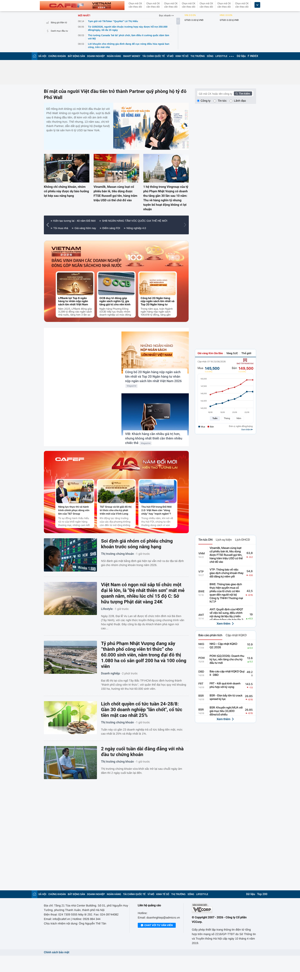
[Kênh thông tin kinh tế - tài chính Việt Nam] (82, 5)
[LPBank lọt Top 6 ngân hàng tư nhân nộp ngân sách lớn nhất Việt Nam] (75, 283)
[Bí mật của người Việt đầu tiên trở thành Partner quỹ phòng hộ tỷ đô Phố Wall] (151, 126)
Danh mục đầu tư (59, 31)
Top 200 (262, 894)
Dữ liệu (241, 56)
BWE (201, 591)
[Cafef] (69, 464)
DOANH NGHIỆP (96, 56)
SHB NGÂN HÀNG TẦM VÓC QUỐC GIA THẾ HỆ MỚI (134, 220)
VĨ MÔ (170, 56)
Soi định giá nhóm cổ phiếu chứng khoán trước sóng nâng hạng (137, 543)
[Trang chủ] (34, 56)
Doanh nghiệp (110, 673)
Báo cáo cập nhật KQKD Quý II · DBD (227, 673)
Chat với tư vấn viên (158, 925)
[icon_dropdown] (257, 5)
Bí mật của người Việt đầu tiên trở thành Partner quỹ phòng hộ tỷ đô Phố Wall (115, 94)
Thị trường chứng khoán (117, 554)
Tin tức (222, 100)
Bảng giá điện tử (59, 22)
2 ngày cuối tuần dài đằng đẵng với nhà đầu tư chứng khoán (142, 751)
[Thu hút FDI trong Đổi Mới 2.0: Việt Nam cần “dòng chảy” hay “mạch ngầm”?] (158, 491)
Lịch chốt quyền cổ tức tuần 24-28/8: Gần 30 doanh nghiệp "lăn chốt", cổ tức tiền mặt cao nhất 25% (141, 709)
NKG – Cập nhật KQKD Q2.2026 (223, 645)
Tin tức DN (205, 540)
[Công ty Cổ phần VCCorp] (224, 908)
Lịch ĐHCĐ (242, 540)
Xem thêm (223, 623)
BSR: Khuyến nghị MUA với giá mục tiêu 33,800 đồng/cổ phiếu (226, 711)
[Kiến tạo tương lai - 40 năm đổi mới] (144, 464)
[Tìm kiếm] (243, 93)
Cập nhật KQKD (236, 635)
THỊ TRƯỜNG (197, 56)
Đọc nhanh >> (166, 15)
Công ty (205, 100)
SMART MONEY (131, 56)
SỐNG (210, 56)
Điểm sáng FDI (111, 228)
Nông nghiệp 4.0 (136, 228)
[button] (48, 224)
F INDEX (253, 56)
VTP (201, 571)
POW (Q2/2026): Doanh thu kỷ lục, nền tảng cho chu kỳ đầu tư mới (227, 659)
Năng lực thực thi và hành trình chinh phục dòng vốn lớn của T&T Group (73, 510)
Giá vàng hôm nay (85, 228)
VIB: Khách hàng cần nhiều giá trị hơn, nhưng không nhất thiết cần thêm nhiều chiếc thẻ (153, 438)
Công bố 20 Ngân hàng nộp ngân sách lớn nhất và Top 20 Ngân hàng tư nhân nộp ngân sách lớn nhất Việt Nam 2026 (157, 301)
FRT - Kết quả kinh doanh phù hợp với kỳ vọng (225, 685)
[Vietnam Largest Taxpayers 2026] (66, 252)
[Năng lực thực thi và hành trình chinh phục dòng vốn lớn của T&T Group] (74, 491)
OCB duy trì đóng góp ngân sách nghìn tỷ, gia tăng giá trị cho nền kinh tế (114, 301)
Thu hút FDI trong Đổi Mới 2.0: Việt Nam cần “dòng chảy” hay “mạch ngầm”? (156, 510)
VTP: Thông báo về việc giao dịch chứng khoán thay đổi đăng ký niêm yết (226, 573)
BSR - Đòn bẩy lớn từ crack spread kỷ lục (226, 697)
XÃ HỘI (42, 56)
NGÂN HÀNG (114, 56)
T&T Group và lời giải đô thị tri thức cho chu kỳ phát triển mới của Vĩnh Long (115, 510)
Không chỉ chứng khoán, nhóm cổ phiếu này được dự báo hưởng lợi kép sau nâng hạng (66, 191)
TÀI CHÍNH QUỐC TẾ (153, 56)
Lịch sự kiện (224, 540)
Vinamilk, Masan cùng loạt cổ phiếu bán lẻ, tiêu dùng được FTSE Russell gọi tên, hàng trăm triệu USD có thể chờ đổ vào (115, 193)
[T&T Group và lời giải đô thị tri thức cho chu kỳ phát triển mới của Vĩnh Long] (116, 491)
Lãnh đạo (240, 100)
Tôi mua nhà (60, 228)
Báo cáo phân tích (210, 635)
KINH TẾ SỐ (182, 56)
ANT (201, 615)
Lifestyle (107, 609)
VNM (201, 553)
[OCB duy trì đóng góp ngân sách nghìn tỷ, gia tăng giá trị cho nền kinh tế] (116, 283)
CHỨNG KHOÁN (57, 56)
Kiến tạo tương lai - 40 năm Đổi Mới (74, 220)
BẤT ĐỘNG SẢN (76, 56)
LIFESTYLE (221, 56)
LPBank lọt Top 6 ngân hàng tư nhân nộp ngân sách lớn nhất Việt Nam (73, 301)
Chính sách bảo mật (56, 952)
